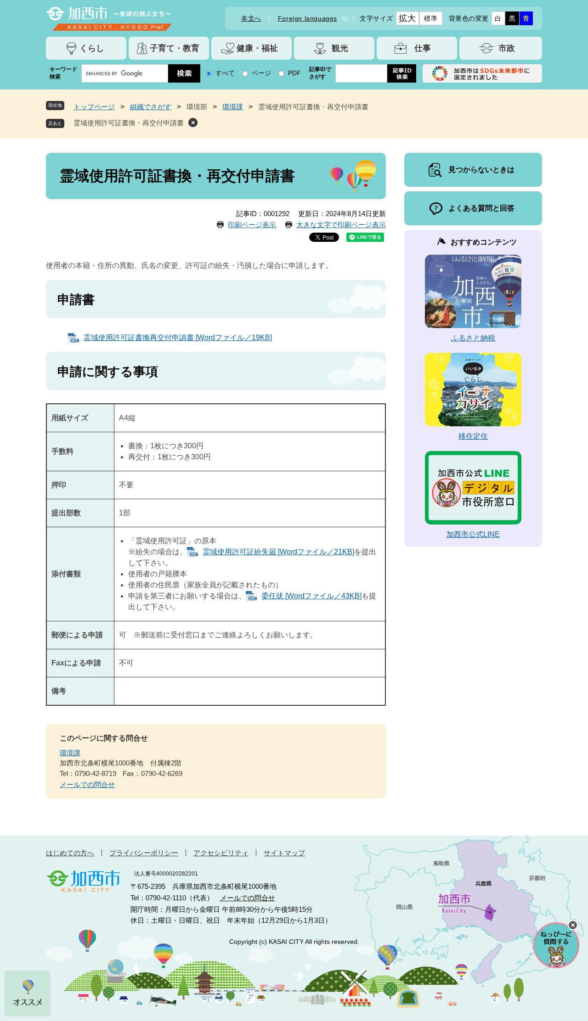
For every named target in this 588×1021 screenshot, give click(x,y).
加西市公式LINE (473, 534)
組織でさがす (150, 107)
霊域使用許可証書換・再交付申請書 (129, 123)
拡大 (407, 18)
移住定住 (473, 436)
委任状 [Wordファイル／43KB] (311, 596)
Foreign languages (307, 18)
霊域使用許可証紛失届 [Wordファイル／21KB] (278, 552)
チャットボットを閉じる (573, 925)
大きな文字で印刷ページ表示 (341, 225)
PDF (294, 73)
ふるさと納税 (473, 338)
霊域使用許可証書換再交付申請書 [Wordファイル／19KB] (178, 337)
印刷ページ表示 (252, 225)
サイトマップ (284, 853)
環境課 (232, 107)
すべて (225, 73)
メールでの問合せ (87, 784)
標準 (430, 18)
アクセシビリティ (221, 853)
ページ (261, 73)
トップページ (94, 107)
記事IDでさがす (320, 73)
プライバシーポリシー (143, 853)
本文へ (251, 18)
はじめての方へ (70, 853)
